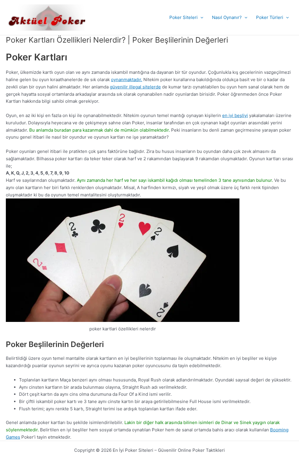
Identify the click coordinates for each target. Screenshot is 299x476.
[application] (200, 17)
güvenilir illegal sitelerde (135, 87)
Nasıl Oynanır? (227, 17)
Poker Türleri (269, 17)
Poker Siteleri (183, 17)
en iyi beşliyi (235, 115)
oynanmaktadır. (126, 79)
